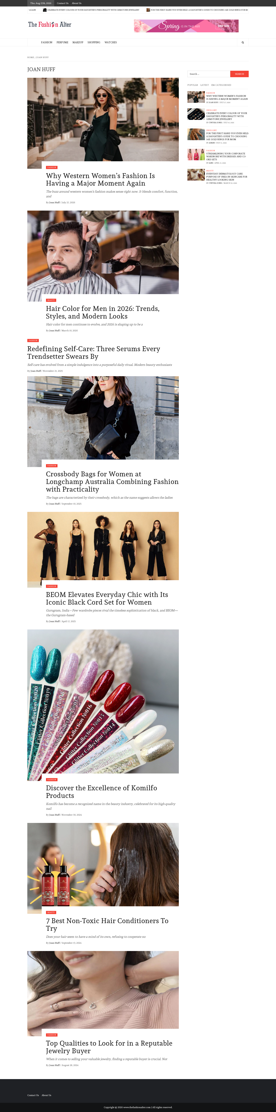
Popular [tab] (192, 85)
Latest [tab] (204, 85)
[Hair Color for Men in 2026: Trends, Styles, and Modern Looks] (103, 255)
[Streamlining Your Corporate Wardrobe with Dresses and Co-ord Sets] (196, 154)
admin (212, 143)
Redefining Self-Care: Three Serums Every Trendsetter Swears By (93, 352)
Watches (111, 42)
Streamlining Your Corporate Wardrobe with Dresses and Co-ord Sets (226, 156)
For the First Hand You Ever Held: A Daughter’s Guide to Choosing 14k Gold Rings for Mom (142, 10)
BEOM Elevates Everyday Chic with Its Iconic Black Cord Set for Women (107, 598)
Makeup (78, 42)
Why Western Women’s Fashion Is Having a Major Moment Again (100, 179)
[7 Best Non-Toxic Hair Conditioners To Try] (103, 867)
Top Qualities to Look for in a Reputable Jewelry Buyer (109, 1047)
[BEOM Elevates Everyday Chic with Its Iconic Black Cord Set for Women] (103, 549)
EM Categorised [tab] (221, 85)
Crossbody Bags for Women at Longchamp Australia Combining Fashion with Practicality (112, 481)
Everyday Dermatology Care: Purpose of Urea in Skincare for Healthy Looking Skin (226, 176)
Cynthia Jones (216, 123)
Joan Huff (54, 202)
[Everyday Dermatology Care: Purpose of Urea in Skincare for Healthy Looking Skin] (196, 174)
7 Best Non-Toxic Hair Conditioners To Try (107, 924)
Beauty (51, 300)
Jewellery (211, 110)
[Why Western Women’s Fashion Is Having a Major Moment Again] (103, 122)
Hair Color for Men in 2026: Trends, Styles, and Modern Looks (103, 312)
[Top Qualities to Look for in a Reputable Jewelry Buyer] (103, 993)
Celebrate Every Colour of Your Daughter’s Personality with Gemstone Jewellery (226, 116)
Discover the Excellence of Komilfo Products (101, 792)
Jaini (211, 163)
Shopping (94, 42)
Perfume (62, 42)
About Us (76, 3)
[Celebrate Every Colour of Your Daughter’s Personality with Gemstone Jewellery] (196, 113)
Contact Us (62, 3)
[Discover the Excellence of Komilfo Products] (103, 704)
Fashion (46, 42)
